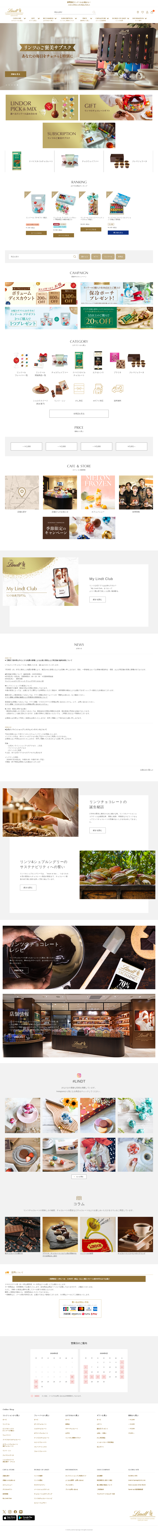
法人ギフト (100, 1447)
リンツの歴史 (38, 1480)
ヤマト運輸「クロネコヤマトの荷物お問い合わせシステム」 (27, 704)
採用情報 (5, 1494)
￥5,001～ (131, 1433)
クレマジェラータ (8, 1455)
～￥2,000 (131, 1424)
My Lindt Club (7, 1498)
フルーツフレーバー (40, 1451)
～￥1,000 (131, 1419)
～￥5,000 (131, 1428)
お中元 (67, 1433)
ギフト (96, 257)
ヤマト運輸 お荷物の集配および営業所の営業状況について (26, 697)
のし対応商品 (101, 1438)
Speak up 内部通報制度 (135, 1489)
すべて (5, 1419)
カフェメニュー (7, 1485)
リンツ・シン (7, 1450)
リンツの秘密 (38, 1476)
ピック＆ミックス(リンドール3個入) (8, 1429)
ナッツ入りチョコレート (41, 1438)
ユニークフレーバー (40, 1442)
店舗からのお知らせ (9, 1480)
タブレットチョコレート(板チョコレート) (10, 1445)
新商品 (120, 257)
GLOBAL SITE (132, 1476)
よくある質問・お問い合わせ (74, 1480)
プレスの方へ (69, 1485)
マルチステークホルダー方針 (106, 1494)
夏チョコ (84, 257)
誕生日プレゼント (102, 1428)
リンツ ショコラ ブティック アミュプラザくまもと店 (24, 681)
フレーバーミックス (40, 1447)
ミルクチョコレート (40, 1428)
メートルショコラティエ (41, 1489)
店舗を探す (6, 1476)
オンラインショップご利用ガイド (75, 1476)
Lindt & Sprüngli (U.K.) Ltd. (137, 1480)
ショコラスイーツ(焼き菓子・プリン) (9, 1461)
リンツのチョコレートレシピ (43, 1498)
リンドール (108, 257)
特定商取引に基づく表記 (104, 1480)
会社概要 (99, 1476)
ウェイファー (7, 1435)
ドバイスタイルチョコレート (12, 1439)
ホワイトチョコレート (41, 1433)
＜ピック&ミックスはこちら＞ (79, 5)
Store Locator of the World (137, 1485)
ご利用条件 (100, 1489)
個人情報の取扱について (104, 1485)
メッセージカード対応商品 (105, 1442)
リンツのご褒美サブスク (73, 1438)
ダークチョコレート (40, 1424)
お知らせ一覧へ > (146, 770)
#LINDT (79, 1081)
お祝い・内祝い (102, 1433)
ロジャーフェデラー (40, 1503)
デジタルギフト (7, 1489)
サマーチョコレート (71, 1428)
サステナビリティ (39, 1485)
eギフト (99, 1424)
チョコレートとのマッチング (43, 1494)
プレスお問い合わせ (71, 1489)
